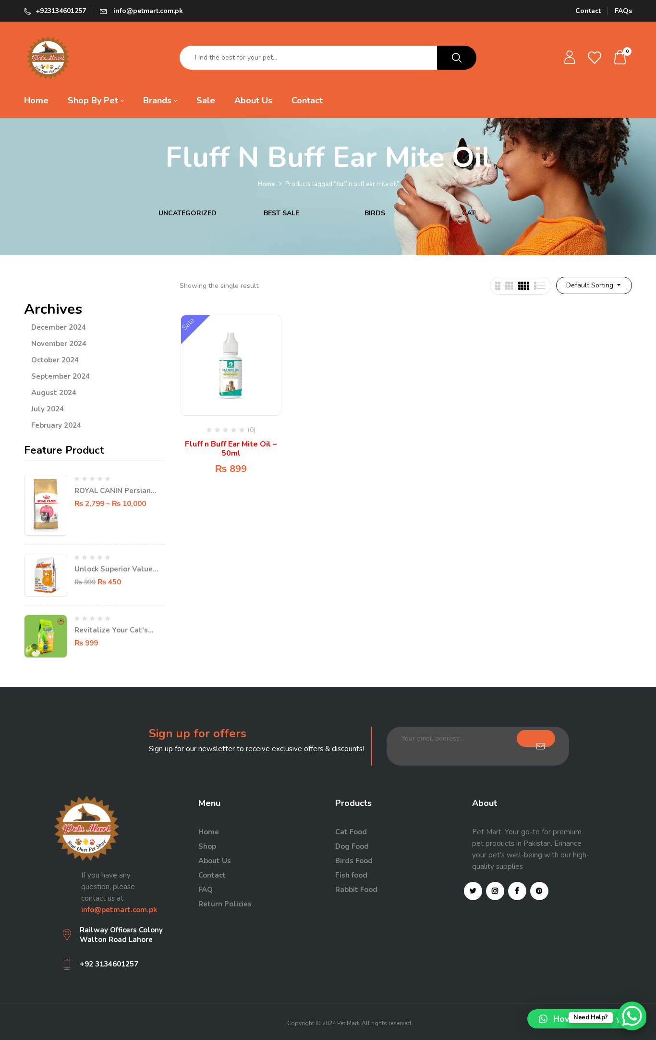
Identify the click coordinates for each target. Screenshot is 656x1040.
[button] (620, 58)
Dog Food (352, 846)
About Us (214, 861)
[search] (456, 58)
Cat (468, 214)
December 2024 (58, 327)
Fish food (351, 875)
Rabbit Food (356, 889)
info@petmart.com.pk (147, 10)
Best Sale (281, 214)
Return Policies (225, 904)
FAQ (205, 889)
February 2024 (56, 425)
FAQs (623, 10)
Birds (374, 214)
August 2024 (53, 392)
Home (266, 184)
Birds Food (354, 861)
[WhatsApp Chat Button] (632, 1016)
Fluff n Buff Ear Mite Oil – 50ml (231, 448)
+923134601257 (61, 10)
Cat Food (351, 832)
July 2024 (47, 409)
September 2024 (60, 376)
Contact (588, 10)
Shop (207, 846)
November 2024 (58, 343)
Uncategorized (187, 214)
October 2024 (55, 360)
